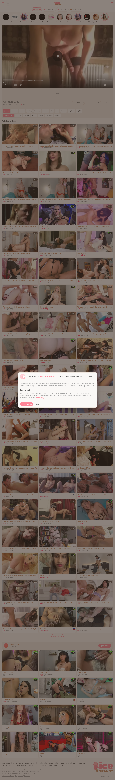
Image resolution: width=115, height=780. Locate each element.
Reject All (38, 404)
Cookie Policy (39, 398)
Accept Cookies (27, 404)
